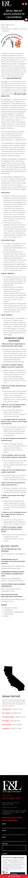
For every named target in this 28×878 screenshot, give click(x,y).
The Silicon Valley (8, 717)
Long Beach (6, 728)
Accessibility (23, 810)
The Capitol (6, 713)
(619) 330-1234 (15, 720)
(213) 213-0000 (17, 724)
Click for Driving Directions (9, 807)
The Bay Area (6, 709)
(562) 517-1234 (16, 728)
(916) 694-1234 (16, 713)
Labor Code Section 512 (14, 78)
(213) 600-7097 (11, 798)
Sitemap (17, 810)
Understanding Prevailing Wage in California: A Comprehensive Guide (12, 573)
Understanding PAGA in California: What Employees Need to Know (13, 561)
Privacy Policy (6, 812)
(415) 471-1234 (17, 709)
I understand (14, 873)
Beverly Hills (6, 724)
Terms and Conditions (15, 812)
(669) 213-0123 (20, 717)
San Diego (5, 720)
